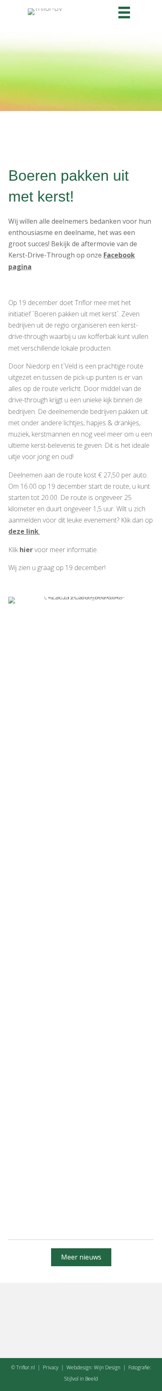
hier (26, 549)
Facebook (119, 255)
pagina (20, 266)
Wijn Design (107, 1367)
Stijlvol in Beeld (81, 1378)
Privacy (51, 1367)
